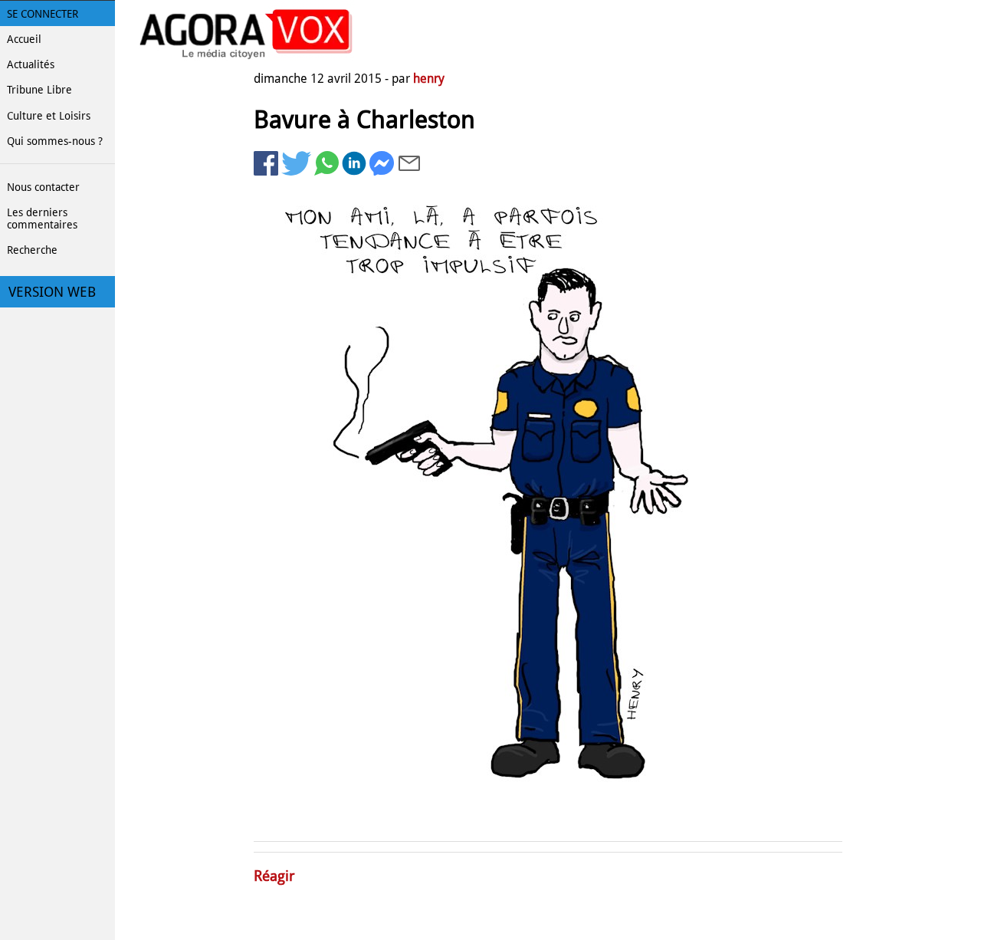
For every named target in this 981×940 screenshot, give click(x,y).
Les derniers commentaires (42, 218)
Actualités (30, 64)
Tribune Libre (39, 90)
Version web (52, 292)
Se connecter (42, 14)
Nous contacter (43, 187)
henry (429, 78)
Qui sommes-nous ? (55, 141)
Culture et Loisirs (48, 116)
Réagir (274, 876)
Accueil (24, 39)
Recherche (32, 250)
